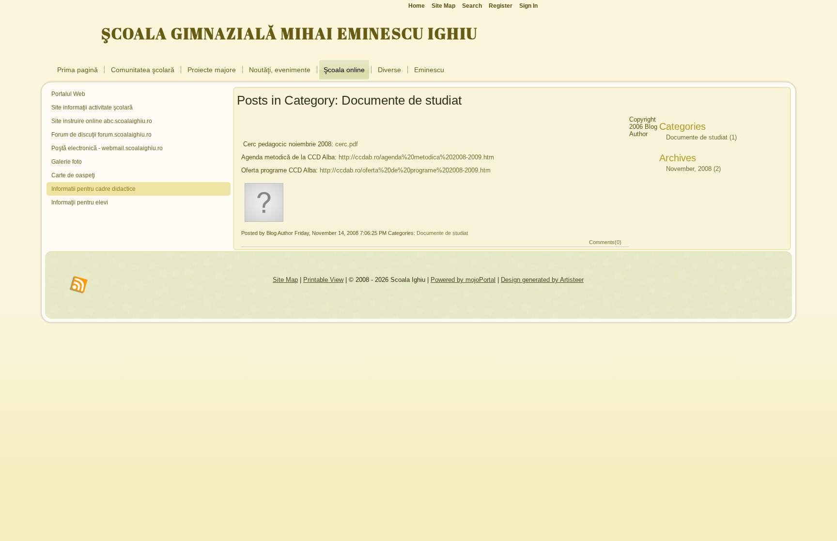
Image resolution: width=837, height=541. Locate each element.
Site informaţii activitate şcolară (92, 107)
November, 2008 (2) (693, 168)
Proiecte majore (211, 70)
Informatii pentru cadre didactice (93, 188)
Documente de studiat (442, 233)
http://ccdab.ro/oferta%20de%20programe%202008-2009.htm (405, 170)
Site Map (285, 279)
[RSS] (79, 285)
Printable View (323, 279)
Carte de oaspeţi (73, 175)
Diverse (389, 70)
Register (500, 5)
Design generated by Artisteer (542, 279)
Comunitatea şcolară (142, 70)
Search (472, 5)
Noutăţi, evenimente (279, 70)
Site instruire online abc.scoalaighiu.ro (101, 121)
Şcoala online (344, 70)
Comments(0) (605, 242)
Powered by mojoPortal (463, 279)
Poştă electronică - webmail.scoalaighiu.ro (107, 148)
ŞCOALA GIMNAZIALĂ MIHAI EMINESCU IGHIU (289, 33)
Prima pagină (77, 70)
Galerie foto (66, 161)
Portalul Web (68, 94)
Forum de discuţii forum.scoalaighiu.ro (101, 134)
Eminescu (429, 70)
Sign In (528, 5)
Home (416, 5)
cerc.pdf (346, 144)
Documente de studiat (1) (701, 137)
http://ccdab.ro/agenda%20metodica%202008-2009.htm (416, 157)
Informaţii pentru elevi (79, 202)
